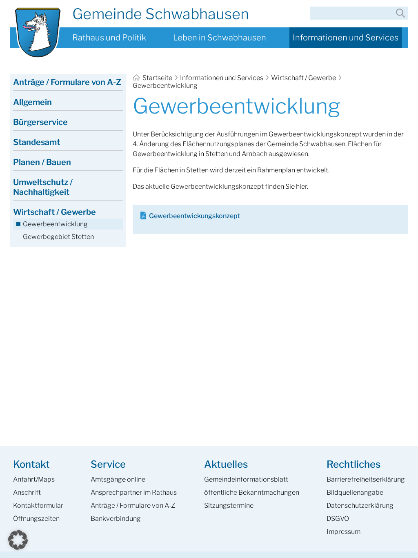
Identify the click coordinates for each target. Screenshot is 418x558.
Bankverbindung (116, 518)
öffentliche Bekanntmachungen (251, 492)
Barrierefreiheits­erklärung (366, 479)
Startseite (157, 78)
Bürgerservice (40, 122)
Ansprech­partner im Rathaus (134, 492)
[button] (18, 540)
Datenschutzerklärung (360, 505)
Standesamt (36, 142)
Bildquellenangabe (355, 492)
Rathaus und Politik (109, 37)
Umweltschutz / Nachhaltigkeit (43, 187)
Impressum (343, 532)
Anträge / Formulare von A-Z (67, 82)
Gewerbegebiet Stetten (58, 237)
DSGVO (338, 518)
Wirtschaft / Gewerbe (303, 78)
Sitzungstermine (228, 505)
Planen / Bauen (42, 162)
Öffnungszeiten (36, 518)
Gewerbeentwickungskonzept (194, 216)
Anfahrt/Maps (34, 479)
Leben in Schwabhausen (219, 37)
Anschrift (27, 492)
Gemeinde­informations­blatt (246, 479)
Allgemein (32, 102)
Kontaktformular (38, 505)
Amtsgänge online (118, 479)
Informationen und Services (345, 37)
